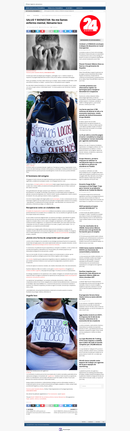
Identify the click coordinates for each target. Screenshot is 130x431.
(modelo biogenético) (59, 269)
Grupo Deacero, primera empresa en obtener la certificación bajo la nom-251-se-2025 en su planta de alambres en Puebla (90, 162)
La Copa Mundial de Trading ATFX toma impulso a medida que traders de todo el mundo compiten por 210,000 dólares (90, 342)
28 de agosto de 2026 (85, 50)
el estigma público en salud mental (43, 184)
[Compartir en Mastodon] (61, 31)
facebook (90, 421)
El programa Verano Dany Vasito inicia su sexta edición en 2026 (90, 297)
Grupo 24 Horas (38, 424)
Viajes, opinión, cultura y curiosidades (36, 398)
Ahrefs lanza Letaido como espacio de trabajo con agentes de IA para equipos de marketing (91, 363)
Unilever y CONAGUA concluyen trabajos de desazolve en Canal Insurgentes (91, 46)
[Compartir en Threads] (74, 31)
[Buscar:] (96, 11)
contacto (79, 8)
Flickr (27, 165)
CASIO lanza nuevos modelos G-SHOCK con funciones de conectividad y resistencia (91, 250)
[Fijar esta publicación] (42, 31)
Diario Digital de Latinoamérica (35, 8)
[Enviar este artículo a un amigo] (47, 31)
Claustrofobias (46, 424)
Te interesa (54, 27)
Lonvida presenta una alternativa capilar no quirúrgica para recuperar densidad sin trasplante (89, 89)
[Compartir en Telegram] (65, 31)
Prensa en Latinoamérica (55, 8)
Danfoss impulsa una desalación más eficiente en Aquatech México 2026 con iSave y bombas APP (90, 274)
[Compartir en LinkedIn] (38, 31)
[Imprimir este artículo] (51, 31)
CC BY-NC (32, 165)
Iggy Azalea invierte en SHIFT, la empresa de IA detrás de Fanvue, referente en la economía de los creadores (90, 318)
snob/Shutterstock (31, 71)
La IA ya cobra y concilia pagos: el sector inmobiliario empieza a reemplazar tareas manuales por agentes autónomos (91, 138)
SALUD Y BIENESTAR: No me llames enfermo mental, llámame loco (48, 397)
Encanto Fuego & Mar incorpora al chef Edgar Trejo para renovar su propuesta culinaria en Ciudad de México (91, 187)
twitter (83, 421)
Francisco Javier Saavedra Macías (35, 72)
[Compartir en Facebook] (28, 31)
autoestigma (56, 199)
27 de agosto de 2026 (85, 143)
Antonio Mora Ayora (45, 27)
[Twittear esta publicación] (33, 31)
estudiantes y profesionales (61, 232)
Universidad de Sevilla (49, 72)
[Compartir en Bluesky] (70, 31)
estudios (30, 259)
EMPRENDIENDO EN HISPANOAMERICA (90, 40)
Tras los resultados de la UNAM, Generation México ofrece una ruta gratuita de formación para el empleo (90, 229)
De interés (69, 8)
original (63, 394)
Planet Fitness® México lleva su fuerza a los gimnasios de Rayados (91, 66)
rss (103, 421)
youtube (98, 421)
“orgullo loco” (51, 376)
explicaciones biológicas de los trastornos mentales (45, 244)
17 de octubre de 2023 (33, 27)
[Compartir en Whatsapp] (56, 31)
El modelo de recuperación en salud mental (37, 211)
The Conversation (52, 394)
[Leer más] (97, 59)
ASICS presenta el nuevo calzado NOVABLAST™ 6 (88, 207)
